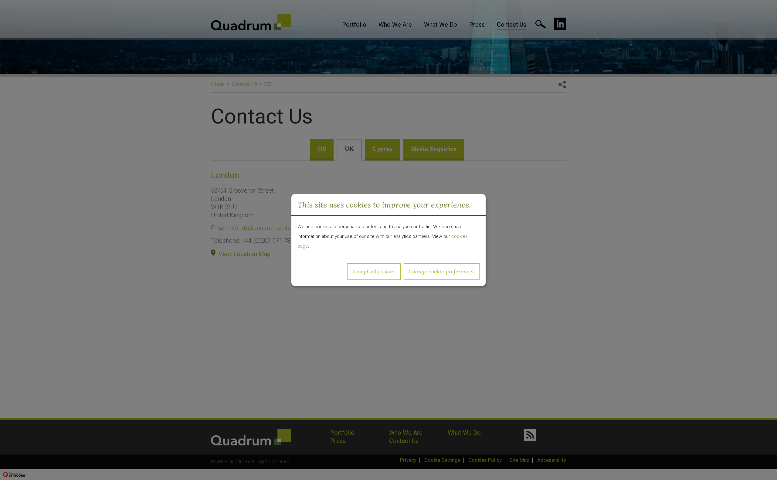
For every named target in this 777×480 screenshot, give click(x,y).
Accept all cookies (374, 271)
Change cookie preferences (442, 271)
